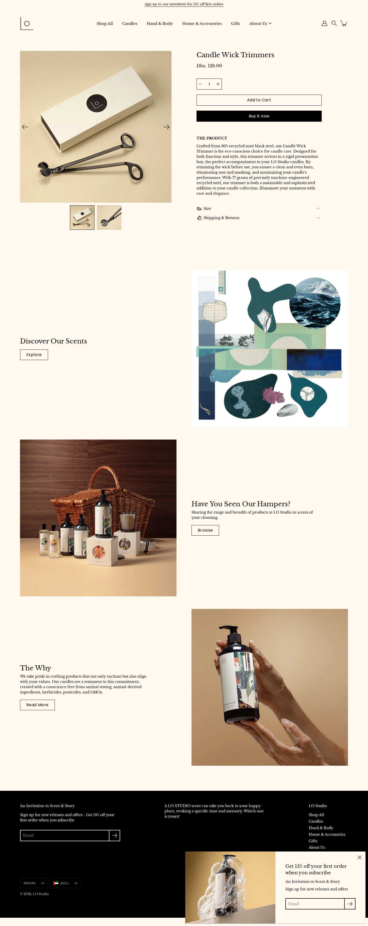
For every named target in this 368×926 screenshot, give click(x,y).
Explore (34, 355)
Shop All (105, 23)
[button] (334, 23)
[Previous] (25, 127)
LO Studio (41, 894)
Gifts (235, 23)
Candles (129, 23)
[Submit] (114, 835)
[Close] (359, 857)
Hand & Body (160, 23)
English (30, 883)
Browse (205, 530)
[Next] (166, 127)
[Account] (324, 23)
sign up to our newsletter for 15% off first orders (184, 4)
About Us (258, 23)
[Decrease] (200, 84)
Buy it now (259, 116)
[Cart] (344, 23)
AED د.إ (64, 883)
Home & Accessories (202, 23)
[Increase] (218, 84)
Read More (37, 705)
